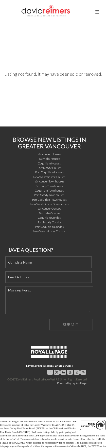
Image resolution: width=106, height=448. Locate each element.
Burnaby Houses (49, 158)
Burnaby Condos (49, 213)
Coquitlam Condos (49, 217)
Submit (70, 324)
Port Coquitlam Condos (49, 226)
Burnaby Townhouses (49, 186)
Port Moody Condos (49, 222)
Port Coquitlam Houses (49, 172)
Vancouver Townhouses (49, 181)
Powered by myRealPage (72, 383)
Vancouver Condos (49, 208)
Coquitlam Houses (49, 163)
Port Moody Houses (49, 167)
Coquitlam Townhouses (49, 190)
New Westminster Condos (49, 231)
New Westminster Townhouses (49, 204)
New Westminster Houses (49, 177)
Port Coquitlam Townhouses (49, 199)
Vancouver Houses (49, 154)
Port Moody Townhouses (49, 195)
